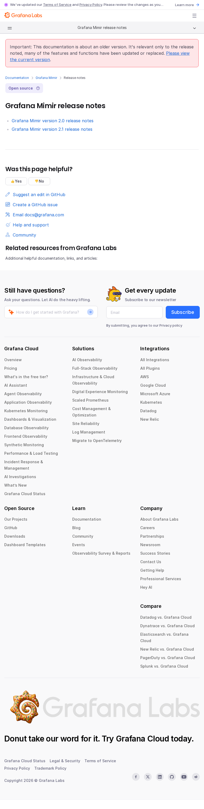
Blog (76, 527)
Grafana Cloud (142, 738)
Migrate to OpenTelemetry (97, 440)
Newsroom (150, 544)
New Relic (149, 419)
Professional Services (160, 578)
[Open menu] (194, 15)
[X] (148, 776)
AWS (144, 376)
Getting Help (152, 570)
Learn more (184, 5)
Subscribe (182, 312)
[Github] (172, 776)
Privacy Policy (90, 4)
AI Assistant (15, 385)
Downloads (14, 536)
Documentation (17, 78)
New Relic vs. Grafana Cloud (167, 649)
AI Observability (87, 359)
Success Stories (155, 553)
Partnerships (152, 536)
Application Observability (28, 402)
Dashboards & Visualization (30, 419)
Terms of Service (57, 4)
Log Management (88, 432)
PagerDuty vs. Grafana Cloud (167, 657)
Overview (13, 359)
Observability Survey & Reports (101, 553)
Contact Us (150, 561)
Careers (147, 527)
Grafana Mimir (46, 78)
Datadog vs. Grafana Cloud (166, 617)
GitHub (10, 527)
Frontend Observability (25, 436)
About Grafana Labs (159, 519)
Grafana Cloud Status (24, 493)
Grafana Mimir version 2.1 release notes (52, 129)
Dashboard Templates (25, 544)
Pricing (10, 368)
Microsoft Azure (155, 393)
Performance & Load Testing (31, 453)
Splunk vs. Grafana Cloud (164, 666)
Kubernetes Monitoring (26, 410)
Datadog (148, 410)
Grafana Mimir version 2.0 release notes (53, 120)
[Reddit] (196, 776)
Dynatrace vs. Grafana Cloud (167, 625)
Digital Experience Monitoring (100, 391)
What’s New (15, 485)
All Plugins (150, 368)
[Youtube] (184, 776)
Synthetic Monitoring (24, 445)
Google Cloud (153, 385)
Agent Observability (23, 393)
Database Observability (26, 427)
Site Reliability (85, 423)
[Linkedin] (160, 776)
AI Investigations (20, 476)
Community (82, 536)
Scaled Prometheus (90, 400)
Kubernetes (151, 402)
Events (78, 544)
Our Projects (15, 519)
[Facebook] (136, 776)
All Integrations (154, 359)
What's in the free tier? (26, 376)
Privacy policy (170, 325)
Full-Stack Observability (94, 368)
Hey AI (146, 587)
